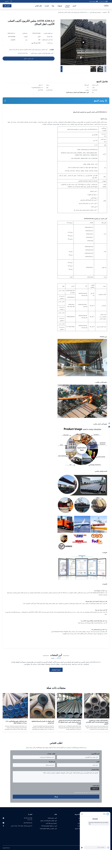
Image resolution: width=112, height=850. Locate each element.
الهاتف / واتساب (51, 754)
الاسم (97, 761)
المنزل (74, 6)
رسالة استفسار (95, 769)
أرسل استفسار (56, 670)
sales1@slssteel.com (93, 1)
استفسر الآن (7, 6)
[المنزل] (108, 12)
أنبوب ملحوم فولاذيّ (52, 818)
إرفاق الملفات (95, 785)
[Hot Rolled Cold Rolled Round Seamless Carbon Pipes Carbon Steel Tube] (83, 42)
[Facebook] (11, 1)
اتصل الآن (97, 729)
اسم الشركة (52, 761)
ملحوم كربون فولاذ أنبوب (95, 12)
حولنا (53, 6)
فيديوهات (59, 6)
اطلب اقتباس (38, 6)
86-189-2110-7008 (28, 818)
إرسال (56, 796)
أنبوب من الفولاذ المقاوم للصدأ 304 (49, 826)
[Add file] (108, 847)
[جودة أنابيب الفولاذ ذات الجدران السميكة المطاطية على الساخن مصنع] (42, 705)
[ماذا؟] (110, 426)
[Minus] (82, 814)
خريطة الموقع (78, 828)
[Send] (82, 847)
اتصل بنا (47, 6)
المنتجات (67, 6)
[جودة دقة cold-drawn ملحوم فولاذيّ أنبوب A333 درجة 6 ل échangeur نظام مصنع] (15, 705)
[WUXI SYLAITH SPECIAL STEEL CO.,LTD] (106, 5)
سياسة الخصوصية (6, 847)
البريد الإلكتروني (95, 754)
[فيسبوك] (110, 423)
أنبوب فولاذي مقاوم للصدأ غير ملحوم (48, 820)
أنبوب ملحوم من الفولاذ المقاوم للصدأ (48, 828)
